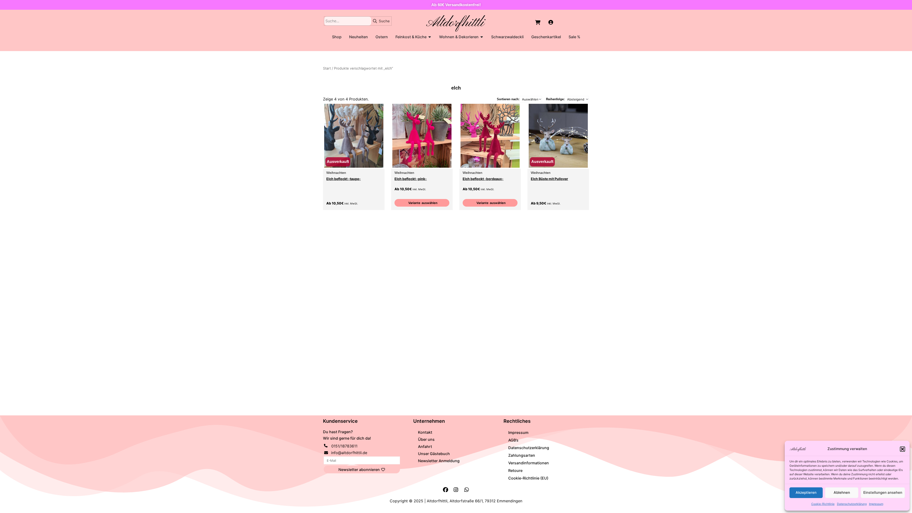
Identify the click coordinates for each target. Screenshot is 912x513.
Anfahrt (425, 446)
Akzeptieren (806, 492)
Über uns (426, 439)
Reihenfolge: (555, 99)
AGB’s (513, 440)
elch (456, 87)
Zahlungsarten (521, 455)
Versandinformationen (528, 463)
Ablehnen (842, 492)
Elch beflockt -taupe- (343, 179)
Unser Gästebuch (434, 453)
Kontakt (425, 432)
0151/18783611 (344, 446)
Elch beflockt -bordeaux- (483, 179)
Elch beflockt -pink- (410, 179)
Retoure (515, 470)
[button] (902, 449)
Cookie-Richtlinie (823, 504)
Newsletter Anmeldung (439, 460)
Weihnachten (336, 173)
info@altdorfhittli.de (349, 452)
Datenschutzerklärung (852, 504)
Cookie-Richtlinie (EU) (528, 478)
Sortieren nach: (508, 99)
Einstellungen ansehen (882, 492)
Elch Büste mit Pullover (549, 179)
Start (327, 68)
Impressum (876, 504)
